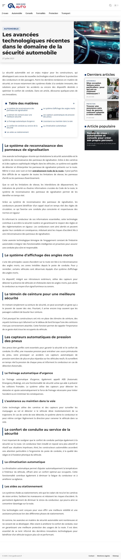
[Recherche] (110, 5)
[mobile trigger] (4, 5)
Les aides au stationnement (18, 132)
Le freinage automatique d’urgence (21, 121)
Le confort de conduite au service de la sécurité (22, 127)
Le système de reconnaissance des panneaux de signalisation (20, 109)
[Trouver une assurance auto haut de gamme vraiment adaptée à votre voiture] (113, 110)
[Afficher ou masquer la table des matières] (56, 103)
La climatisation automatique (54, 126)
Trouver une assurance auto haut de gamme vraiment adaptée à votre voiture (95, 110)
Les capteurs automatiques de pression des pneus (59, 116)
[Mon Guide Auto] (17, 5)
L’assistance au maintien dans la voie (58, 121)
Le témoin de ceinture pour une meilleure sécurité (19, 116)
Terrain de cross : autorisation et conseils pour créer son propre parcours (100, 137)
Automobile (11, 29)
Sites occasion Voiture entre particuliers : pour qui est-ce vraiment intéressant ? (95, 88)
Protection (90, 104)
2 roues (90, 130)
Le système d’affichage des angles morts (59, 108)
